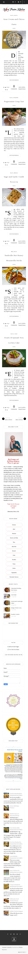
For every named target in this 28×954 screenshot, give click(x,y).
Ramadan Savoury (14, 577)
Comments (14, 87)
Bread (16, 173)
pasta (16, 15)
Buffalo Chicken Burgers (16, 911)
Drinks (14, 568)
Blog (11, 15)
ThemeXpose (15, 947)
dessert (15, 97)
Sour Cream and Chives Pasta (14, 21)
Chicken (14, 524)
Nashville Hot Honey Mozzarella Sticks (14, 258)
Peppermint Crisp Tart (14, 102)
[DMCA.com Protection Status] (14, 941)
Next (23, 40)
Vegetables (14, 572)
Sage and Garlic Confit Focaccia (14, 179)
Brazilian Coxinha (15, 614)
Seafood (14, 533)
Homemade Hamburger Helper (17, 602)
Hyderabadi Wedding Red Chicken (16, 589)
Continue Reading (14, 80)
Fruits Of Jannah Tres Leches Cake (14, 340)
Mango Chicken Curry (16, 608)
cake (15, 334)
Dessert (14, 550)
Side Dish (14, 546)
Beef (14, 529)
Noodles (14, 559)
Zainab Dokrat (22, 89)
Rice (14, 542)
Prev (5, 40)
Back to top (21, 952)
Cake (14, 555)
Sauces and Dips (14, 537)
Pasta (14, 564)
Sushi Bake (13, 595)
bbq (12, 251)
